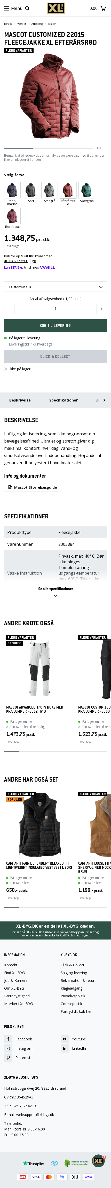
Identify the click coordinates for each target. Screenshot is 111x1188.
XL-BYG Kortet (16, 261)
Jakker (52, 24)
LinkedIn (79, 1048)
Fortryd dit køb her (76, 1011)
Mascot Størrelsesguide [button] (35, 487)
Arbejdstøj (37, 24)
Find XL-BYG (14, 973)
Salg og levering (74, 973)
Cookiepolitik (71, 1004)
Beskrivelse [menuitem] (20, 400)
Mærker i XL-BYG (18, 1004)
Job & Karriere (16, 980)
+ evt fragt (11, 246)
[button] (9, 309)
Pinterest (22, 1057)
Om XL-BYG (14, 988)
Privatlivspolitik (73, 996)
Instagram (24, 1048)
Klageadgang (71, 988)
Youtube (79, 1039)
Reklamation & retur (77, 980)
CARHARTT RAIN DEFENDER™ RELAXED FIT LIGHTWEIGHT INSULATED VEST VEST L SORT (39, 865)
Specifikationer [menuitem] (63, 400)
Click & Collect (72, 965)
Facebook (23, 1039)
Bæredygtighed (17, 996)
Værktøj (22, 24)
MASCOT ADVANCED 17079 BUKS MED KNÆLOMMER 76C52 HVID (34, 709)
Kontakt (10, 965)
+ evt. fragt (12, 741)
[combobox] (55, 287)
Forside (8, 24)
